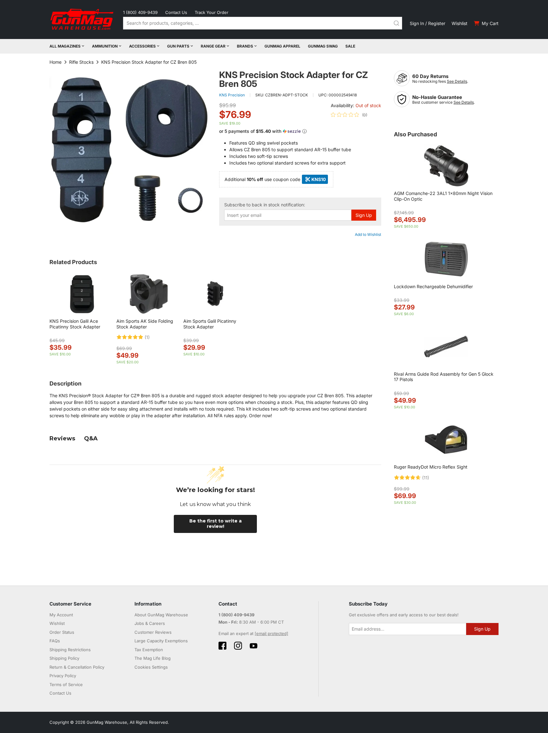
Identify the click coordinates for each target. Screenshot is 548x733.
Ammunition (105, 46)
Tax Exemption (148, 649)
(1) (147, 337)
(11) (425, 478)
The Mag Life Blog (152, 658)
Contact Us (176, 12)
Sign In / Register (427, 23)
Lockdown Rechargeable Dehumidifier (433, 286)
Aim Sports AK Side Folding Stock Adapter (144, 323)
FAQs (54, 640)
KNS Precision (232, 95)
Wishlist (459, 23)
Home (55, 62)
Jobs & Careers (149, 623)
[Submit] (396, 23)
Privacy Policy (62, 675)
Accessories (142, 46)
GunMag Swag (323, 46)
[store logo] (82, 19)
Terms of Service (66, 684)
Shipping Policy (64, 658)
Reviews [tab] (62, 438)
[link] (349, 115)
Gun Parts (178, 46)
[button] (300, 131)
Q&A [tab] (91, 438)
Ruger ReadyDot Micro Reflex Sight (430, 467)
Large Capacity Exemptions (161, 640)
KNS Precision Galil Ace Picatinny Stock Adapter (74, 323)
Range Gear (213, 46)
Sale (350, 46)
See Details (457, 81)
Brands (245, 46)
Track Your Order (211, 12)
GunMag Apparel (282, 46)
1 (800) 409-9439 (140, 12)
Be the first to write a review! (215, 523)
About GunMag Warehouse (161, 614)
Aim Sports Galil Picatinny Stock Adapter (209, 323)
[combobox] (262, 23)
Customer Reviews (153, 632)
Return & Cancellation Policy (76, 667)
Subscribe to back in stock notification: (264, 205)
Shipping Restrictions (70, 649)
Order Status (61, 632)
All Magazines (65, 46)
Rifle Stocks (81, 62)
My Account (61, 614)
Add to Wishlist (368, 234)
